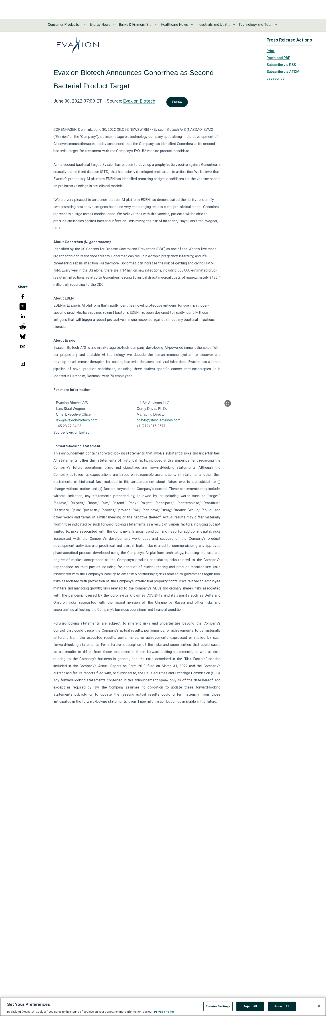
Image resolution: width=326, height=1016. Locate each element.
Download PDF (278, 58)
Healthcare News (174, 24)
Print (271, 51)
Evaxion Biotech (139, 101)
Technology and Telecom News (255, 24)
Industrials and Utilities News (213, 24)
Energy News (100, 24)
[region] (163, 1006)
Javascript (275, 78)
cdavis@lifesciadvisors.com (158, 420)
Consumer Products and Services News (64, 24)
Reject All (250, 1006)
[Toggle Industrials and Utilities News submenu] (234, 24)
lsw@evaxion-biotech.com (76, 420)
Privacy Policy (164, 1011)
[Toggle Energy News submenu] (114, 24)
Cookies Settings (218, 1006)
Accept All (281, 1006)
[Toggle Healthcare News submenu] (192, 24)
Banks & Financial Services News (135, 24)
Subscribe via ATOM (283, 71)
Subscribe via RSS (281, 65)
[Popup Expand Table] (227, 403)
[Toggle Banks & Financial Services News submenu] (156, 24)
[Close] (319, 1006)
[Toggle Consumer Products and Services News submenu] (85, 24)
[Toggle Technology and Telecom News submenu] (276, 24)
